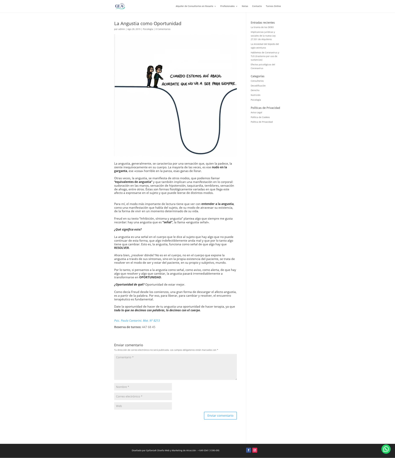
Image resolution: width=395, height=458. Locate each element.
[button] (386, 449)
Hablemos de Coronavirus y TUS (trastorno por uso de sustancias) (265, 56)
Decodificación (258, 85)
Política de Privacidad (262, 121)
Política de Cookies (260, 117)
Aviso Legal (256, 112)
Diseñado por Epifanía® (144, 450)
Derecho (255, 90)
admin (121, 29)
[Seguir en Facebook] (248, 450)
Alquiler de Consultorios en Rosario (194, 6)
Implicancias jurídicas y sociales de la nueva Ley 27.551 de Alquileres (263, 36)
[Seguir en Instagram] (254, 450)
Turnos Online (273, 6)
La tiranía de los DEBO (262, 27)
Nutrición (255, 95)
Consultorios (257, 80)
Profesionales (227, 6)
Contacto (257, 6)
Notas (245, 6)
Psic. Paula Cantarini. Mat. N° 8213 (137, 321)
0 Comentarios (163, 29)
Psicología (148, 29)
